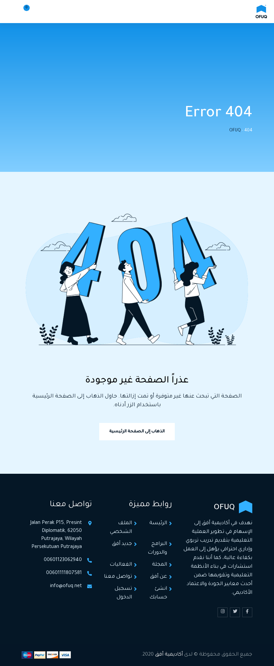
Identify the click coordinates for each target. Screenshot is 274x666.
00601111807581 (64, 573)
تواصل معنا (118, 577)
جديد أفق (122, 544)
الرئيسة (158, 523)
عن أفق (158, 577)
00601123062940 (63, 560)
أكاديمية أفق (169, 655)
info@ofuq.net (66, 586)
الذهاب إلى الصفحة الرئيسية (137, 431)
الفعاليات (121, 565)
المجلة (159, 565)
